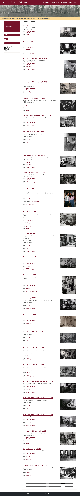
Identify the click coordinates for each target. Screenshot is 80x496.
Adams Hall (28, 50)
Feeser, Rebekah (34, 204)
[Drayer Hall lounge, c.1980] (68, 455)
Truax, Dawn (28, 204)
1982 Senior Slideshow (35, 201)
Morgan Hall (28, 223)
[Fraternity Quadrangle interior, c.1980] (68, 472)
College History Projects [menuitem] (8, 29)
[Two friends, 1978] (70, 198)
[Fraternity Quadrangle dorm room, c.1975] (68, 105)
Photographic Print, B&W (30, 31)
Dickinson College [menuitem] (48, 2)
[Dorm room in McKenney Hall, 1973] (70, 68)
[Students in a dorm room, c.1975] (68, 178)
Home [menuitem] (43, 2)
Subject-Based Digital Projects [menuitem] (10, 31)
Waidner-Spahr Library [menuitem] (56, 2)
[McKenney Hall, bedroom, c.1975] (70, 141)
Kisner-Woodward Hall (30, 389)
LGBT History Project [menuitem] (72, 2)
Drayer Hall (28, 456)
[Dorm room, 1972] (68, 48)
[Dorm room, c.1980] (68, 219)
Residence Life (28, 34)
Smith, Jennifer (29, 226)
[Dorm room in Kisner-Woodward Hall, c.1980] (68, 388)
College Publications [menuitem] (8, 27)
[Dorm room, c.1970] (68, 31)
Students (27, 52)
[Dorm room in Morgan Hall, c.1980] (68, 438)
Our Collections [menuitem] (7, 24)
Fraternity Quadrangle (30, 107)
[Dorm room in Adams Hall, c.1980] (68, 337)
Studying (33, 53)
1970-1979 (28, 32)
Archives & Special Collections (15, 2)
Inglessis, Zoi (34, 249)
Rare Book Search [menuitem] (64, 2)
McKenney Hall (28, 66)
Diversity (27, 182)
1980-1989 (28, 222)
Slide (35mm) (28, 198)
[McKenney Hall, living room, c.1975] (68, 161)
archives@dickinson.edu (8, 51)
